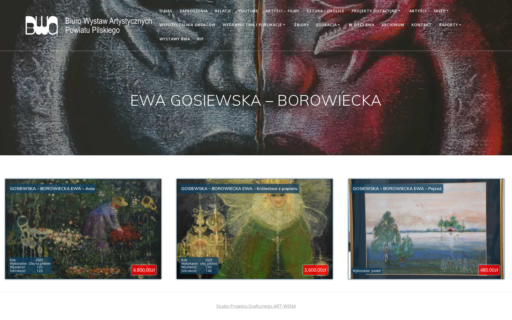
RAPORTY (448, 24)
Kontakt (421, 24)
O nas (165, 10)
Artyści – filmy (282, 10)
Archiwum (393, 24)
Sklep (440, 10)
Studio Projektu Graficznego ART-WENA (256, 306)
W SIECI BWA (361, 24)
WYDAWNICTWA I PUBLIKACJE (252, 24)
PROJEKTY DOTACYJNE (374, 10)
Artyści (417, 10)
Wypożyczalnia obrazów (187, 24)
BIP (200, 38)
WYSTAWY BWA (174, 38)
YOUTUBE (248, 10)
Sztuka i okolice (326, 10)
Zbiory (301, 24)
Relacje (223, 10)
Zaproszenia (193, 10)
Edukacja (326, 24)
